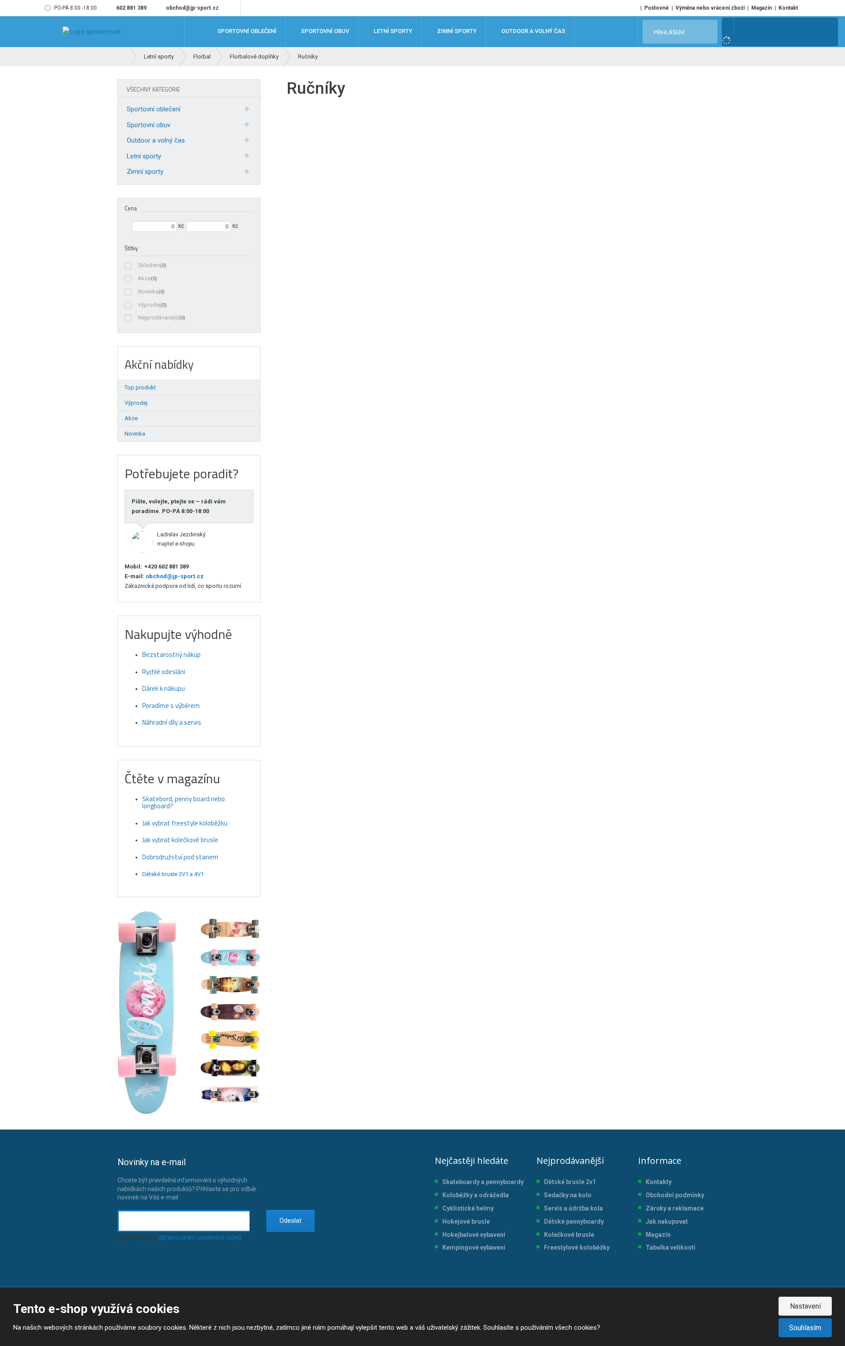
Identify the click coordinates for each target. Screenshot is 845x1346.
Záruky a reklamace (675, 1208)
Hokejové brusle (466, 1221)
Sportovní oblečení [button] (246, 31)
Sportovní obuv (148, 125)
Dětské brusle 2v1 (570, 1181)
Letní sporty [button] (392, 31)
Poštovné (656, 8)
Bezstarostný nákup (171, 654)
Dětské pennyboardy (574, 1221)
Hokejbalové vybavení (473, 1234)
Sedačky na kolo (568, 1195)
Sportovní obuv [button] (324, 31)
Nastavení (805, 1306)
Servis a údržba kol (571, 1208)
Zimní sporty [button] (456, 31)
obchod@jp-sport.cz (174, 576)
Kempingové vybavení (473, 1247)
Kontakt (788, 8)
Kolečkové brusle (569, 1234)
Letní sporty (144, 156)
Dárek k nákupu (163, 688)
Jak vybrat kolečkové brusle (180, 840)
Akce (144, 278)
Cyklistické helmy (468, 1208)
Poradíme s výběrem (171, 706)
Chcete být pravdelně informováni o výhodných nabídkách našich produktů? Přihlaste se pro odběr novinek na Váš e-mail (187, 1179)
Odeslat (290, 1221)
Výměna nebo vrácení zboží (710, 8)
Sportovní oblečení (153, 109)
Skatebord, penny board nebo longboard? (183, 802)
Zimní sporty (145, 172)
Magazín (761, 8)
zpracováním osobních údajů (200, 1237)
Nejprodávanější (158, 317)
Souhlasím (805, 1328)
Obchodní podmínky (675, 1195)
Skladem (149, 265)
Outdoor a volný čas (156, 140)
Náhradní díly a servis (171, 722)
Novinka (148, 291)
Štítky (131, 248)
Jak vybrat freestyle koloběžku (185, 823)
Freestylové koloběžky (577, 1247)
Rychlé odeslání (163, 672)
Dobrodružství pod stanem (180, 857)
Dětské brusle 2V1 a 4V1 (173, 874)
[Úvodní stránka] (91, 32)
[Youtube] (232, 8)
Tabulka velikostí (670, 1247)
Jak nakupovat (667, 1221)
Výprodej (149, 304)
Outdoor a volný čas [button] (532, 31)
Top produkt (140, 387)
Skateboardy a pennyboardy (483, 1181)
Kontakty (659, 1181)
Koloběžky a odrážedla (475, 1195)
